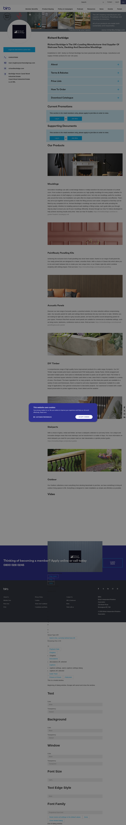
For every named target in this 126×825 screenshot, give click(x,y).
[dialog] (63, 412)
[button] (42, 417)
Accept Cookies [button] (84, 417)
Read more (43, 412)
